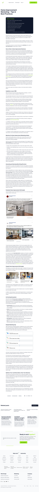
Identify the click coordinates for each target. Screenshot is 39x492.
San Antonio (19, 457)
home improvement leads (15, 119)
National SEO (16, 477)
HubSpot (11, 104)
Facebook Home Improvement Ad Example (14, 26)
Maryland (11, 457)
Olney (27, 460)
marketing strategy (19, 263)
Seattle (19, 455)
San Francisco (12, 455)
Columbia (19, 460)
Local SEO (16, 475)
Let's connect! (23, 442)
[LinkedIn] (28, 396)
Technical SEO (16, 479)
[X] (26, 396)
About (22, 2)
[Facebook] (24, 396)
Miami (27, 455)
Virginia (4, 455)
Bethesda (4, 457)
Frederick (4, 460)
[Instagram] (2, 481)
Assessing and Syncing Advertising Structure (14, 24)
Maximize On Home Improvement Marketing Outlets (15, 23)
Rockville (34, 462)
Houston (12, 460)
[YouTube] (6, 481)
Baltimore (34, 455)
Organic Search (11, 2)
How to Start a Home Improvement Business (14, 20)
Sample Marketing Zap (11, 30)
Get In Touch (33, 2)
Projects (29, 475)
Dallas (35, 457)
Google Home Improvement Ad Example (13, 27)
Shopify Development (4, 475)
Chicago (4, 462)
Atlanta (27, 457)
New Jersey (35, 460)
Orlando (27, 462)
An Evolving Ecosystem (11, 29)
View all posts (34, 405)
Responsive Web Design (5, 477)
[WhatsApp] (29, 396)
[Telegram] (31, 396)
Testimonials (30, 477)
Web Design (17, 2)
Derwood (19, 462)
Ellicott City (12, 462)
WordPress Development (5, 479)
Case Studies (30, 479)
